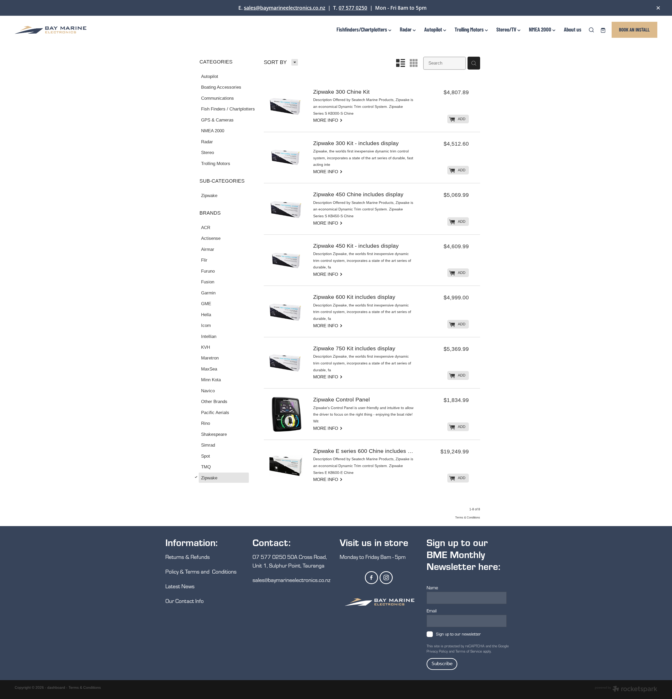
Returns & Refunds (188, 556)
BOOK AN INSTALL (634, 29)
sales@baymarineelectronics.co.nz (284, 7)
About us (572, 29)
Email (432, 610)
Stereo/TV (506, 29)
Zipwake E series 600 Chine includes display (363, 451)
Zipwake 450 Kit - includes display (356, 246)
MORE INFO (328, 120)
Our (170, 600)
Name (432, 587)
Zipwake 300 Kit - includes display (356, 143)
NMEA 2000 (540, 29)
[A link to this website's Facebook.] (371, 577)
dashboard (56, 687)
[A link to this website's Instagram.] (386, 577)
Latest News (180, 586)
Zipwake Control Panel (341, 400)
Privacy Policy (437, 651)
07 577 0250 (353, 7)
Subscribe (442, 664)
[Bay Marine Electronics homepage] (79, 30)
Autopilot (433, 29)
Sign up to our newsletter (458, 634)
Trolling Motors (470, 29)
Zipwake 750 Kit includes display (354, 349)
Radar (406, 29)
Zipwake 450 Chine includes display (358, 195)
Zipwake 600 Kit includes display (354, 297)
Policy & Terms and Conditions (201, 571)
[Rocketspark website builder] (626, 689)
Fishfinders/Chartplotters (362, 29)
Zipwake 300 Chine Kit (341, 92)
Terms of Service (468, 651)
